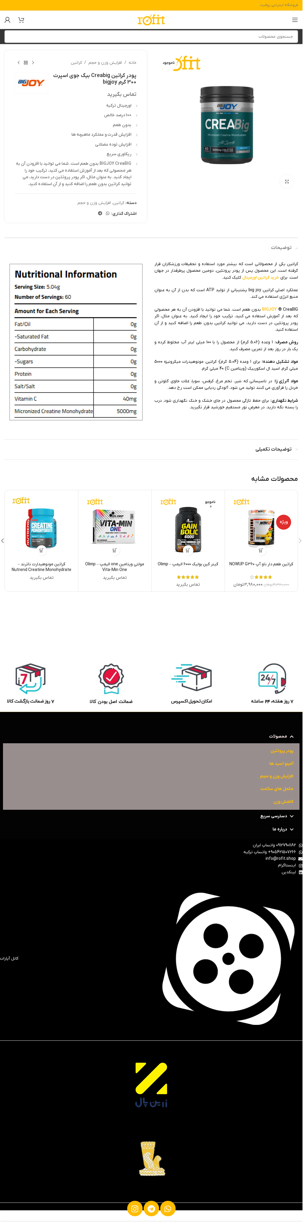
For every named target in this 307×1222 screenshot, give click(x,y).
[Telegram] (151, 1208)
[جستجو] (10, 36)
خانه (132, 63)
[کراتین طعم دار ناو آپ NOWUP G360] (261, 526)
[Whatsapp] (167, 1208)
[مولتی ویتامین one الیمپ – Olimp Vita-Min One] (115, 526)
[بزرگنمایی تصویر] (287, 181)
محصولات (278, 736)
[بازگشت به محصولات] (25, 63)
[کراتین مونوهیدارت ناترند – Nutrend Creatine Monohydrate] (41, 526)
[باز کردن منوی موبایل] (295, 20)
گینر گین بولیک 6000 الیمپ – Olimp (188, 564)
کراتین (76, 63)
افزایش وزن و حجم (105, 63)
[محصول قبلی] (33, 63)
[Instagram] (135, 1208)
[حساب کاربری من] (7, 20)
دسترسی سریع (273, 816)
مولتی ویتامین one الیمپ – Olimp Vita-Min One (114, 567)
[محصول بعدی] (18, 63)
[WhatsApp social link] (107, 213)
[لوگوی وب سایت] (151, 19)
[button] (261, 550)
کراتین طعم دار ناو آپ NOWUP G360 (261, 564)
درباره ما (280, 829)
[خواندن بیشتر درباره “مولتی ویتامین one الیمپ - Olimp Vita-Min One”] (114, 550)
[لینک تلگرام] (100, 213)
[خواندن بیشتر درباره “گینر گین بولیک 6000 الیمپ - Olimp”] (188, 550)
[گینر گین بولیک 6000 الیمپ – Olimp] (188, 526)
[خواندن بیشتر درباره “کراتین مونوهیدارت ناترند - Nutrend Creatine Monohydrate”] (41, 550)
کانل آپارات (9, 958)
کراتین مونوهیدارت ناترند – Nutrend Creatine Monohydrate (41, 567)
